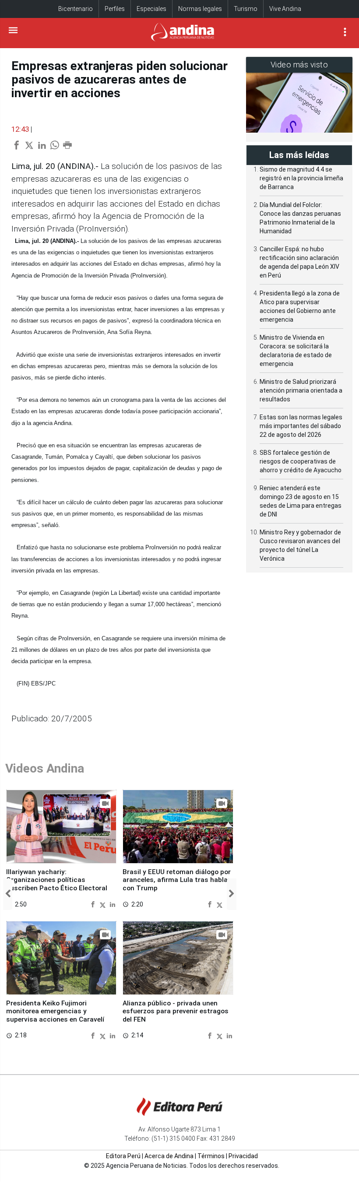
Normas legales (200, 8)
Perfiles (115, 8)
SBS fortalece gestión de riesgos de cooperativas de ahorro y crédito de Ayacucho (300, 461)
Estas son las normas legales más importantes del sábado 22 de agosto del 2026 (301, 426)
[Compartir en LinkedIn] (112, 904)
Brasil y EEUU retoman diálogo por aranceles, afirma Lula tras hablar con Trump (177, 880)
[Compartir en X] (104, 904)
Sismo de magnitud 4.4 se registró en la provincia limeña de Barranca (301, 178)
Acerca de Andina (169, 1155)
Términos (211, 1155)
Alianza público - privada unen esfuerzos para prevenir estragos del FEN (176, 1011)
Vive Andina (285, 8)
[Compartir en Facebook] (94, 904)
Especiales (151, 8)
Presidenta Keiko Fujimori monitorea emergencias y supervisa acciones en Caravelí (55, 1011)
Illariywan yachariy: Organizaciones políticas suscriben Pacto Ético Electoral (56, 880)
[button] (7, 894)
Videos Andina (44, 768)
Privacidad (243, 1155)
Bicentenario (75, 8)
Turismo (245, 8)
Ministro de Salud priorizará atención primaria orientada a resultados (301, 390)
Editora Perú (123, 1155)
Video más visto (299, 64)
